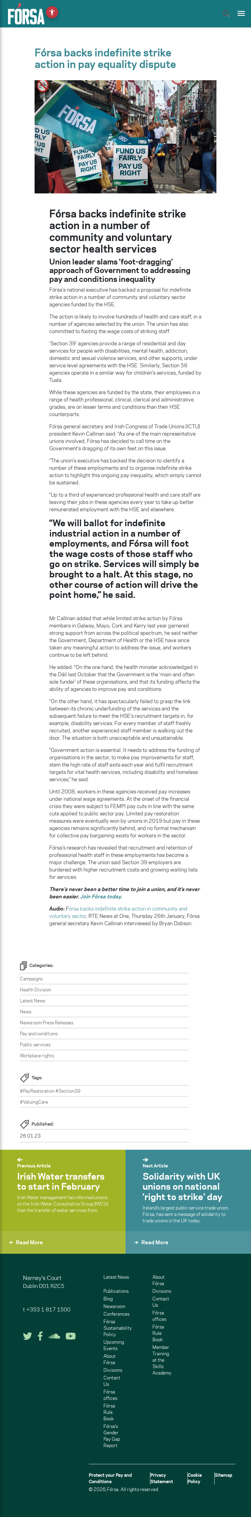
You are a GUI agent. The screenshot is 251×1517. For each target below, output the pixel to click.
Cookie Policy (195, 1478)
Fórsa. (113, 1489)
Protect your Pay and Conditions (110, 1478)
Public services (35, 1044)
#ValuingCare (34, 1102)
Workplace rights (37, 1055)
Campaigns (31, 979)
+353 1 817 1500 (48, 1309)
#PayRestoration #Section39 (50, 1091)
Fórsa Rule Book (109, 1412)
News (25, 1011)
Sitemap (223, 1475)
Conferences (116, 1314)
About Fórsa (109, 1359)
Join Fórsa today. (101, 896)
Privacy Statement (161, 1478)
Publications (116, 1291)
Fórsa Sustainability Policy (117, 1328)
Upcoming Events (113, 1345)
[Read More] (14, 1250)
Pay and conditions (39, 1033)
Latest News (32, 1001)
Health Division (35, 990)
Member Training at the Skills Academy (161, 1360)
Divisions (112, 1370)
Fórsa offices (110, 1395)
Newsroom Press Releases (46, 1022)
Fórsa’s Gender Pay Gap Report (111, 1436)
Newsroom (114, 1306)
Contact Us (111, 1381)
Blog (108, 1299)
